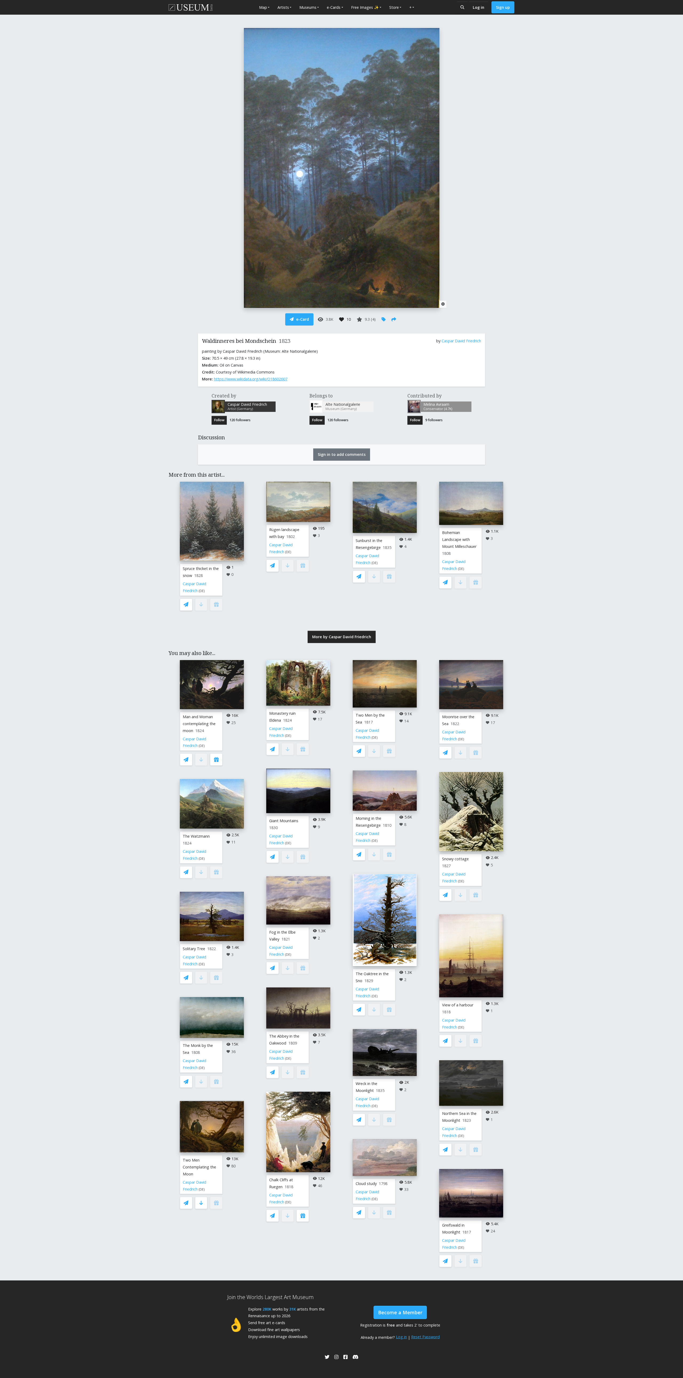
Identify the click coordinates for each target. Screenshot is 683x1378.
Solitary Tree (194, 948)
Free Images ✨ (365, 7)
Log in (478, 7)
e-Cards (333, 7)
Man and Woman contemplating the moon (199, 723)
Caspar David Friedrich (461, 340)
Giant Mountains (283, 820)
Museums (307, 7)
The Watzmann (196, 836)
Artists (283, 7)
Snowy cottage (455, 858)
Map (263, 7)
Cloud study (366, 1183)
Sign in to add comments (342, 454)
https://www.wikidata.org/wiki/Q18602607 (250, 378)
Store (394, 7)
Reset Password (425, 1336)
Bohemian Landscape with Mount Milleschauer (459, 539)
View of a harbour (457, 1004)
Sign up (503, 7)
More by (341, 636)
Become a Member (400, 1312)
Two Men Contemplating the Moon (199, 1167)
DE (202, 591)
